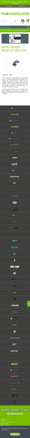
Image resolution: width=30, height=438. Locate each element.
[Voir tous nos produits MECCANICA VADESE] (15, 261)
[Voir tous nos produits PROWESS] (15, 313)
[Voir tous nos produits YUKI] (15, 403)
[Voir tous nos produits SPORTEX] (15, 365)
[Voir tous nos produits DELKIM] (15, 184)
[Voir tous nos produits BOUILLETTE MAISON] (15, 138)
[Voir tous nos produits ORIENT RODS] (15, 287)
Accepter (15, 434)
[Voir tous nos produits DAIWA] (15, 177)
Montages (9, 30)
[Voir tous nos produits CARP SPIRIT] (15, 146)
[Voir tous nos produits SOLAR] (15, 345)
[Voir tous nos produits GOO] (15, 215)
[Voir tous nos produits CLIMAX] (15, 170)
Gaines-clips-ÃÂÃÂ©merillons (20, 30)
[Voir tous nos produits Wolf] (15, 397)
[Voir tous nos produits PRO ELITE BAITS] (15, 300)
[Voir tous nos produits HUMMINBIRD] (15, 229)
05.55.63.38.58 (21, 6)
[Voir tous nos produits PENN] (15, 293)
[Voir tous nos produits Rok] (15, 326)
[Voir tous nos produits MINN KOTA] (15, 268)
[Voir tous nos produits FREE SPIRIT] (15, 210)
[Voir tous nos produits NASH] (14, 274)
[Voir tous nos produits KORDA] (15, 242)
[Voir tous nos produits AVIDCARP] (15, 128)
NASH (4, 30)
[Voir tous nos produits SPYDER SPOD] (15, 370)
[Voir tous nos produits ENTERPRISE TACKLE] (15, 190)
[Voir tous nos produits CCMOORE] (15, 159)
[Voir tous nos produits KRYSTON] (15, 248)
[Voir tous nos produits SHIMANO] (15, 339)
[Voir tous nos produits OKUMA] (15, 280)
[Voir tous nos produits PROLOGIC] (15, 306)
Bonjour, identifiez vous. (5, 27)
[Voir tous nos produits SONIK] (15, 352)
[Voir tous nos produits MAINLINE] (15, 255)
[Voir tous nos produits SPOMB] (15, 358)
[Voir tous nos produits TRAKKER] (15, 384)
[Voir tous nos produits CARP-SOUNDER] (15, 152)
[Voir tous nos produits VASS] (15, 390)
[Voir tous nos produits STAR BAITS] (15, 377)
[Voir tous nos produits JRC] (15, 235)
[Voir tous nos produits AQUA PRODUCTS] (15, 120)
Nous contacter (8, 6)
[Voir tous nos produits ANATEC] (15, 115)
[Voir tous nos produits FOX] (15, 203)
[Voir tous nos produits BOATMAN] (15, 133)
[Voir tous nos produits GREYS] (15, 222)
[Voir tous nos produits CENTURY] (15, 165)
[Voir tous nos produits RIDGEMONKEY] (15, 319)
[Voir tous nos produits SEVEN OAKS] (15, 332)
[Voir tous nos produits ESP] (15, 197)
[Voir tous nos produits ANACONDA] (15, 108)
